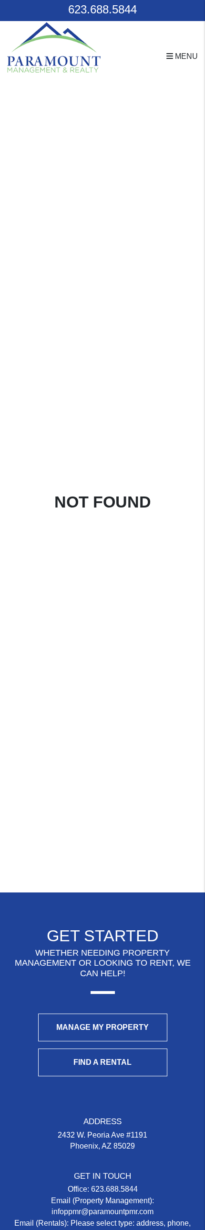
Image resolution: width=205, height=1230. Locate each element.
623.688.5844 (102, 9)
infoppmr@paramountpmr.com (102, 1211)
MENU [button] (185, 56)
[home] (54, 47)
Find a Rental (102, 1062)
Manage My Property (102, 1027)
